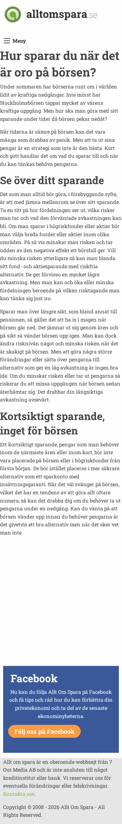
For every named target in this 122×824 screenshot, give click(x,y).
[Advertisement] (61, 603)
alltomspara (62, 14)
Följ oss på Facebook (44, 731)
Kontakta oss (18, 793)
